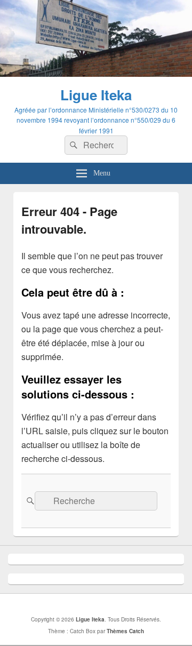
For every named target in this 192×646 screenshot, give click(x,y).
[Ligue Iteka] (96, 73)
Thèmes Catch (125, 631)
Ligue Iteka (96, 95)
